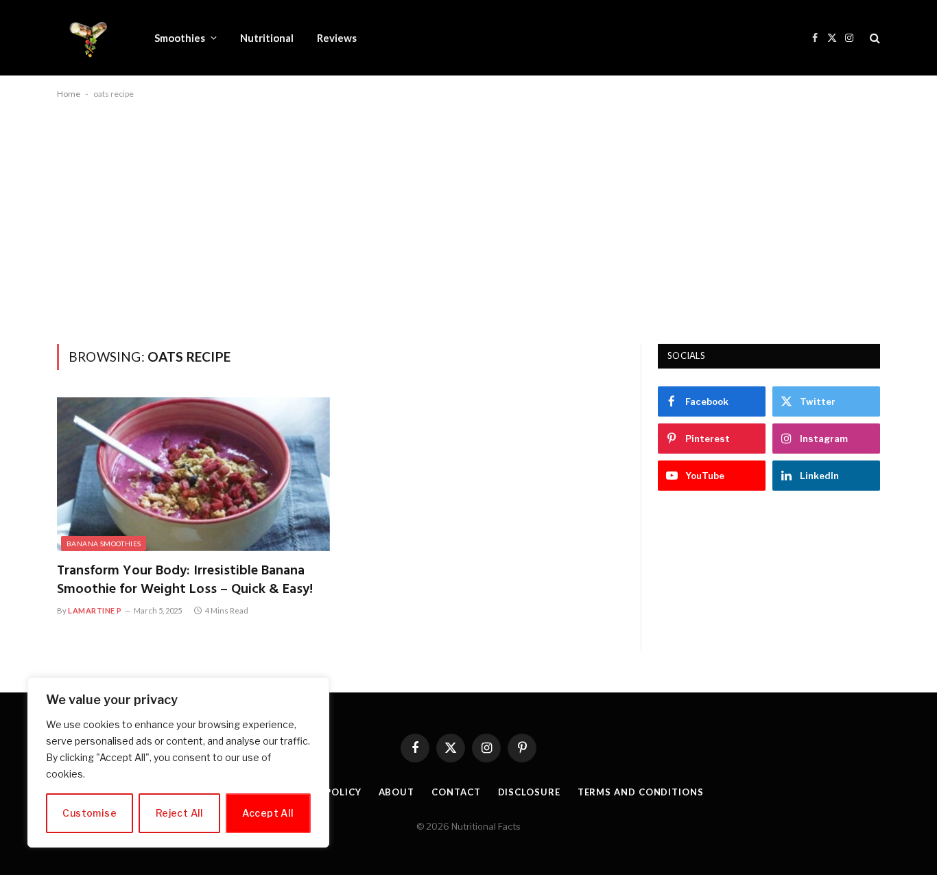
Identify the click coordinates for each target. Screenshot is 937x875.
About (397, 791)
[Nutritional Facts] (88, 37)
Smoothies (179, 38)
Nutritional (267, 38)
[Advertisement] (468, 219)
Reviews (337, 38)
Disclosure (529, 791)
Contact (455, 791)
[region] (178, 762)
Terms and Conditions (641, 791)
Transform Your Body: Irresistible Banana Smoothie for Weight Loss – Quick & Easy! (185, 580)
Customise (89, 813)
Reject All (180, 813)
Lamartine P (95, 610)
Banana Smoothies (104, 543)
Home (68, 94)
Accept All (268, 813)
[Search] (873, 38)
